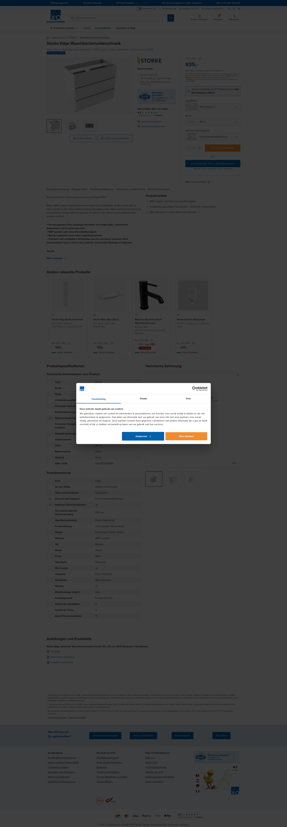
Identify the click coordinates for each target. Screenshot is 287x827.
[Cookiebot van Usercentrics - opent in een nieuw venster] (194, 389)
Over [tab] (188, 398)
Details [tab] (143, 398)
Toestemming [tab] (98, 399)
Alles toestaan (186, 436)
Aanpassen (141, 436)
